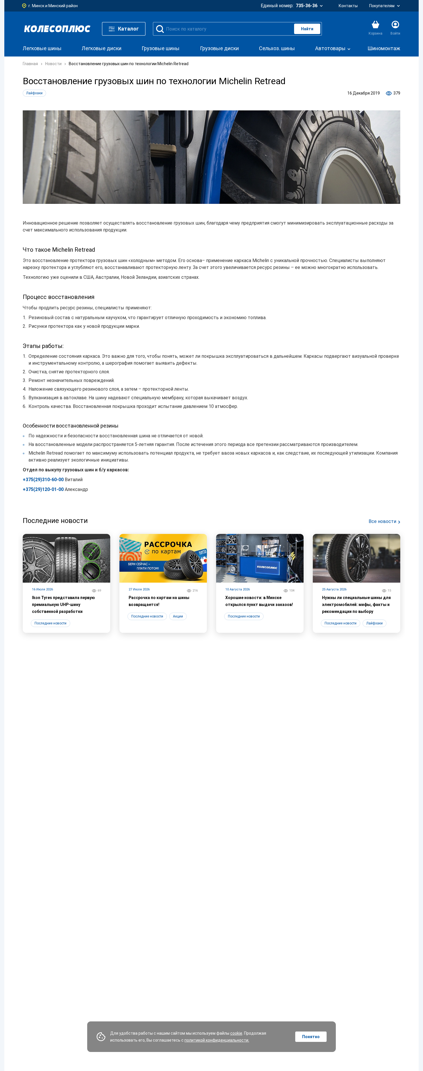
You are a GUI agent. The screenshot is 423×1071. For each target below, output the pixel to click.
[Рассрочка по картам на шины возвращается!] (163, 583)
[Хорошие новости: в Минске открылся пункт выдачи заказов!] (260, 583)
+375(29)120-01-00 (43, 489)
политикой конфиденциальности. (216, 1040)
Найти (307, 29)
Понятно (311, 1036)
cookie (236, 1033)
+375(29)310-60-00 (43, 479)
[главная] (57, 28)
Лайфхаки (34, 93)
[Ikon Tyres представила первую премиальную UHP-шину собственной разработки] (66, 583)
